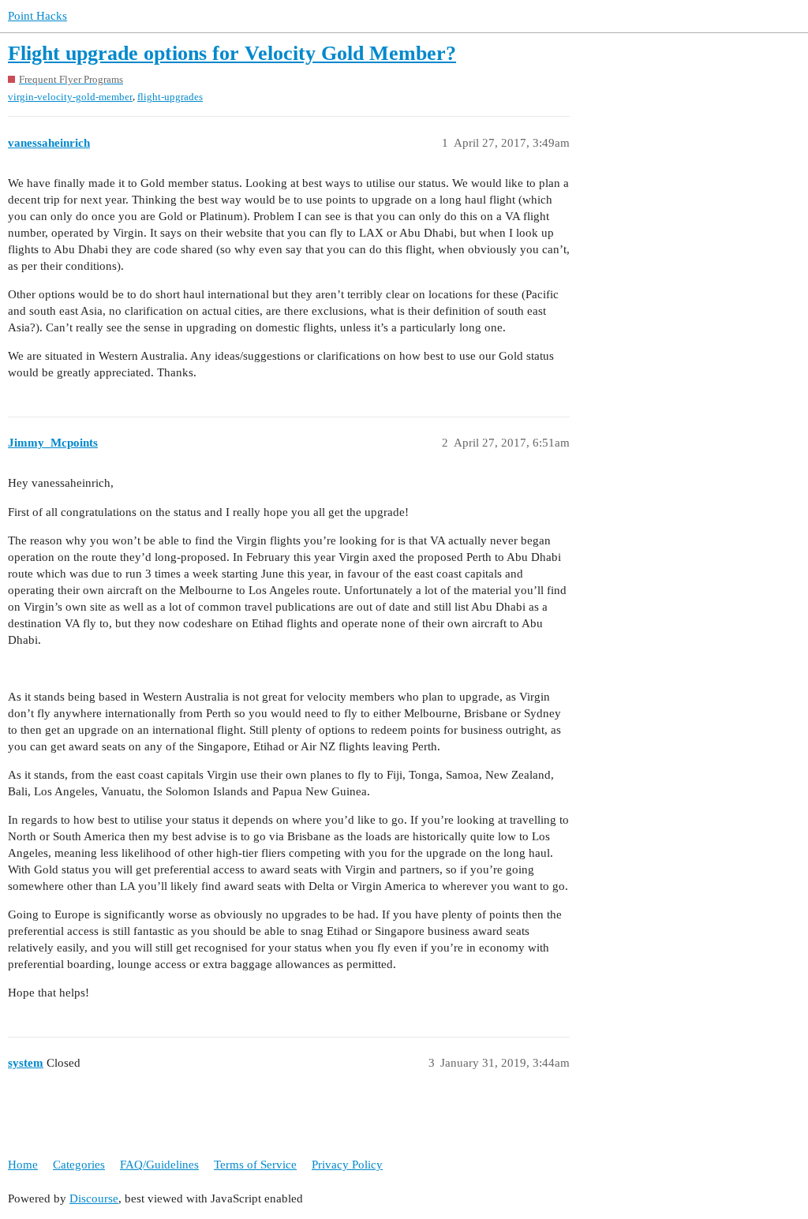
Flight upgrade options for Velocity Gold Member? (232, 53)
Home (23, 1164)
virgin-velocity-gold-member (70, 97)
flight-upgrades (170, 97)
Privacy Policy (347, 1164)
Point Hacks (37, 15)
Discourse (93, 1198)
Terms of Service (255, 1164)
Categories (79, 1164)
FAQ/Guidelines (159, 1164)
